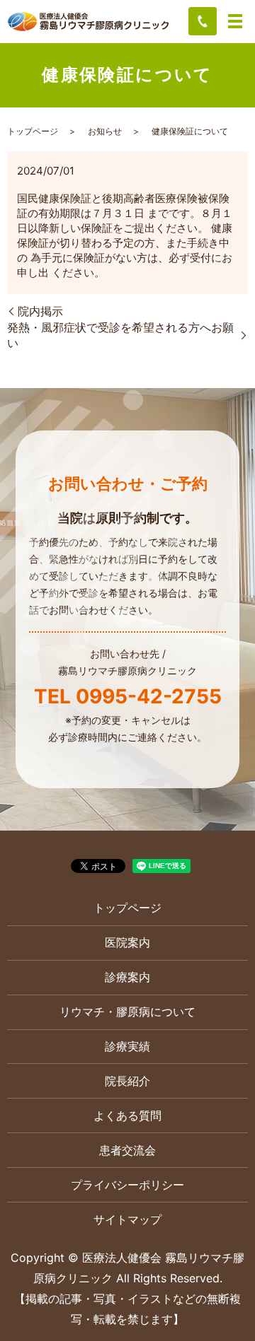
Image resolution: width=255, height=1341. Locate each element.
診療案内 (127, 977)
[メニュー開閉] (235, 21)
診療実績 (127, 1046)
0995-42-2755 (149, 696)
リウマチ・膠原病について (128, 1012)
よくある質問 (128, 1115)
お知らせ (105, 131)
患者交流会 (127, 1150)
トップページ (32, 131)
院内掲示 (40, 311)
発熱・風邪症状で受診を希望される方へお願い (120, 335)
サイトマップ (128, 1219)
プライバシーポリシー (127, 1185)
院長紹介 (127, 1081)
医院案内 (127, 942)
